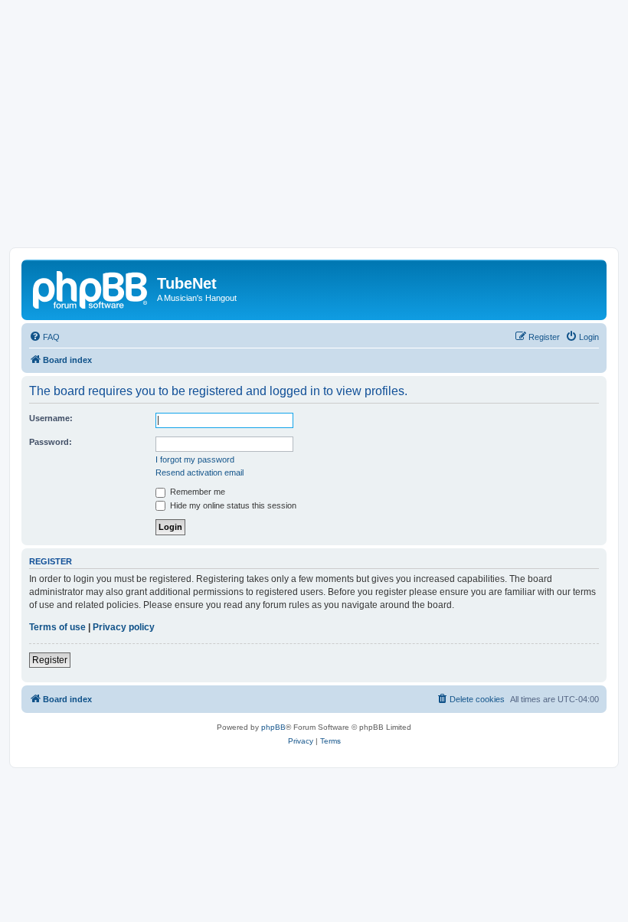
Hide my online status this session (232, 505)
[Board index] (91, 287)
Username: (51, 418)
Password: (50, 441)
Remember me (196, 491)
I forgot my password (194, 459)
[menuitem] (44, 337)
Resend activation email (199, 472)
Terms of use (57, 627)
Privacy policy (124, 627)
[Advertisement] (314, 132)
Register (49, 660)
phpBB (273, 727)
